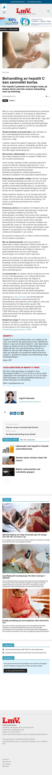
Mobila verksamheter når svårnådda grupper (28, 470)
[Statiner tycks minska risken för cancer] (8, 460)
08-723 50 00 (15, 732)
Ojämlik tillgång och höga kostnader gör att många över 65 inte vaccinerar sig (24, 536)
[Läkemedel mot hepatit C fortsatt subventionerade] (8, 449)
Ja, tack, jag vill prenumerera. (15, 671)
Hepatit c (12, 100)
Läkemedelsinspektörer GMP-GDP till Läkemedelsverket (24, 650)
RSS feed (5, 766)
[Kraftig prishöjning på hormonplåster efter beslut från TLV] (26, 617)
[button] (4, 12)
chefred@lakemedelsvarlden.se (17, 734)
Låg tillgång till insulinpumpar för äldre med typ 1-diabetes (23, 577)
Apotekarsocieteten (18, 2)
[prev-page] (3, 480)
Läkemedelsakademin (34, 2)
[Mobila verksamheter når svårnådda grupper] (8, 472)
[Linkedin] (14, 413)
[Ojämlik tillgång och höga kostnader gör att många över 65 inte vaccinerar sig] (26, 531)
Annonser (5, 759)
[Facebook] (11, 413)
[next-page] (7, 480)
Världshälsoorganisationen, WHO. (17, 329)
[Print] (22, 413)
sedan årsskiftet (20, 297)
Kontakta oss (6, 762)
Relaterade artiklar (10, 440)
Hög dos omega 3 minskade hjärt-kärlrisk (22, 427)
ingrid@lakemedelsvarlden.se (30, 402)
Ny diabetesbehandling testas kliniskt (20, 434)
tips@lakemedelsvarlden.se (38, 734)
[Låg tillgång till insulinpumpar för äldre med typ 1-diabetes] (26, 572)
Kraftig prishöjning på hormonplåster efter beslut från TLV (25, 621)
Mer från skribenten (27, 440)
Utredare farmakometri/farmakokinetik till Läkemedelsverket (25, 653)
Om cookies (6, 764)
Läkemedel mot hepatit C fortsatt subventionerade (32, 447)
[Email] (18, 413)
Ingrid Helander (27, 398)
